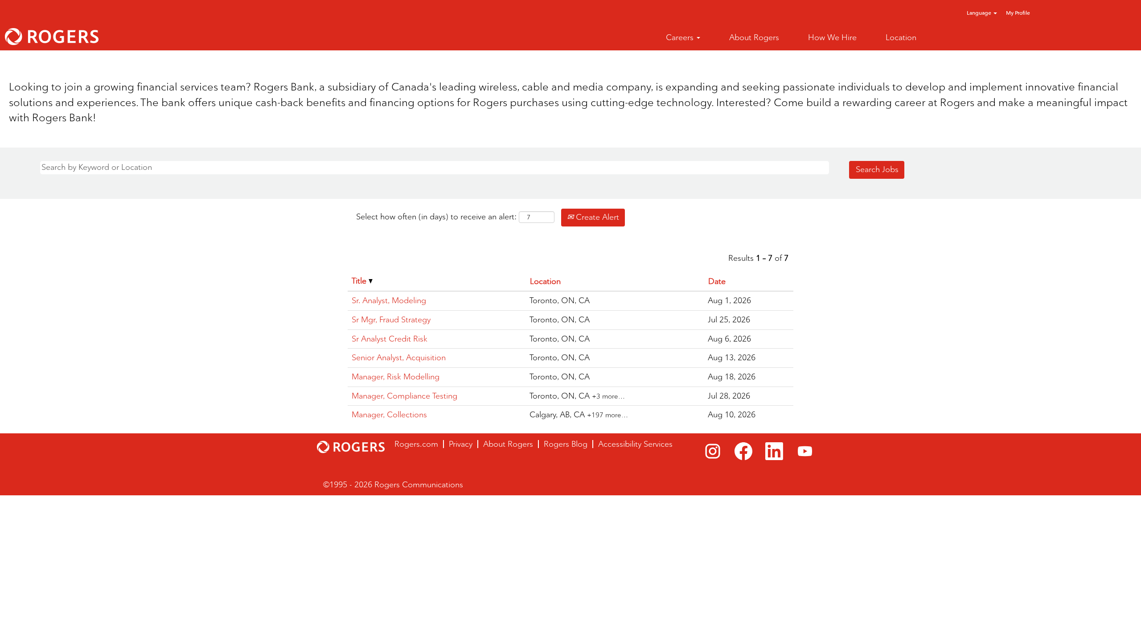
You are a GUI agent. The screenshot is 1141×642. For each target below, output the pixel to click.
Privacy (460, 444)
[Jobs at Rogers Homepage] (51, 36)
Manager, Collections (389, 415)
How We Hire (832, 37)
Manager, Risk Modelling (395, 377)
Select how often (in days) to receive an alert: (436, 217)
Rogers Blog (565, 444)
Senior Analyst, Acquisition (399, 357)
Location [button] (545, 281)
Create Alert (596, 217)
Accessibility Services (635, 444)
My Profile (1018, 12)
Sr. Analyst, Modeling (389, 300)
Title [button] (360, 281)
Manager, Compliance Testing (404, 396)
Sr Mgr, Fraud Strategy (391, 320)
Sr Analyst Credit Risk (389, 339)
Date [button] (717, 281)
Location (901, 37)
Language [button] (980, 12)
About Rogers (754, 37)
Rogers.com (416, 444)
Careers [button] (681, 37)
